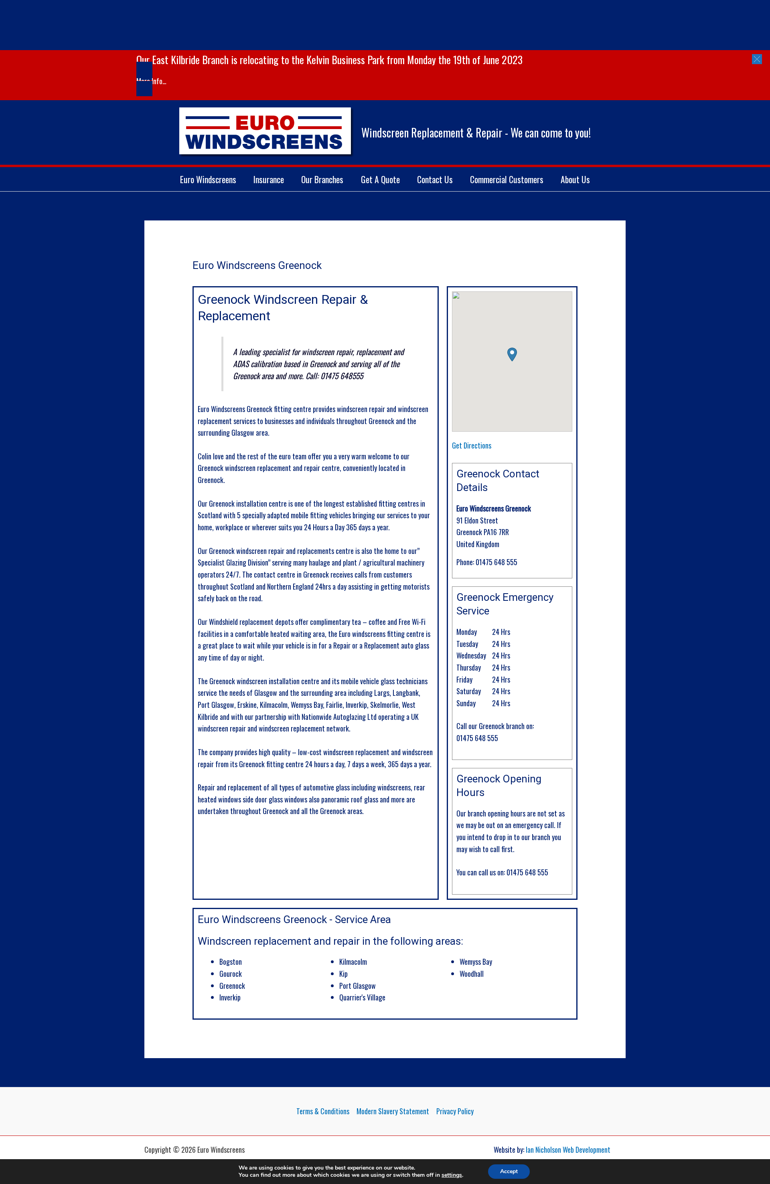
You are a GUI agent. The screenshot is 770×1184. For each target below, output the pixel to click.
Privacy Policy (455, 1111)
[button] (757, 59)
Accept (509, 1171)
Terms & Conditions (322, 1111)
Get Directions (471, 445)
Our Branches (322, 179)
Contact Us (435, 179)
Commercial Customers (506, 179)
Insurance (268, 179)
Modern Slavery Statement (393, 1111)
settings (452, 1175)
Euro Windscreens (208, 179)
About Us (575, 179)
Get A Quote (380, 179)
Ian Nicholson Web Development (568, 1149)
